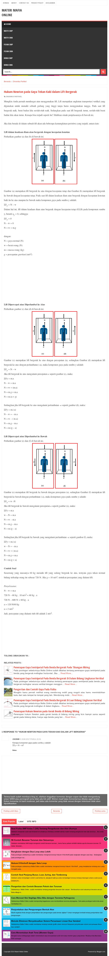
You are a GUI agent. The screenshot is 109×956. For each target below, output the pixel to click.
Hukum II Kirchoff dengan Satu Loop (29, 863)
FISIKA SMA (8, 51)
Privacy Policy (37, 3)
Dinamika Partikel (14, 96)
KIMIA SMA (8, 65)
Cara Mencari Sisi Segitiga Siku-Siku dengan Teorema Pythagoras (43, 898)
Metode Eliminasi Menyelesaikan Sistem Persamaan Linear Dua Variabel (45, 921)
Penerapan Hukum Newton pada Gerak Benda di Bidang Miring (46, 711)
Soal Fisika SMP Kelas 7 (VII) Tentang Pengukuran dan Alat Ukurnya (44, 828)
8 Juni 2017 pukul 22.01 (30, 739)
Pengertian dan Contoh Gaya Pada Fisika (35, 689)
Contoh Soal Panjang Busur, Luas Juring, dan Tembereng (39, 875)
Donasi (6, 3)
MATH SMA (8, 37)
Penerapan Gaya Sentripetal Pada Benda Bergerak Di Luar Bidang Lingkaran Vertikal (58, 700)
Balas (14, 750)
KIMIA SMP (8, 58)
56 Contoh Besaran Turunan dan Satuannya (32, 840)
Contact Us (24, 3)
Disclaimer (50, 3)
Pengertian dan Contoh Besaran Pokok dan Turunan (36, 886)
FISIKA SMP (8, 44)
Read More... (67, 673)
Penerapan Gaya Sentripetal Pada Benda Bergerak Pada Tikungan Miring (52, 667)
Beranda (56, 811)
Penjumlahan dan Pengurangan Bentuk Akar (32, 909)
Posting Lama (100, 811)
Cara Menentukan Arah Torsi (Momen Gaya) (32, 932)
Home (8, 24)
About (14, 3)
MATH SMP (8, 30)
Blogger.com (101, 951)
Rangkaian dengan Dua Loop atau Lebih (31, 852)
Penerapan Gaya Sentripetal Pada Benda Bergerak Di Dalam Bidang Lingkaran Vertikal (59, 678)
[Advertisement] (54, 279)
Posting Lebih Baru (11, 811)
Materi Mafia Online (12, 12)
